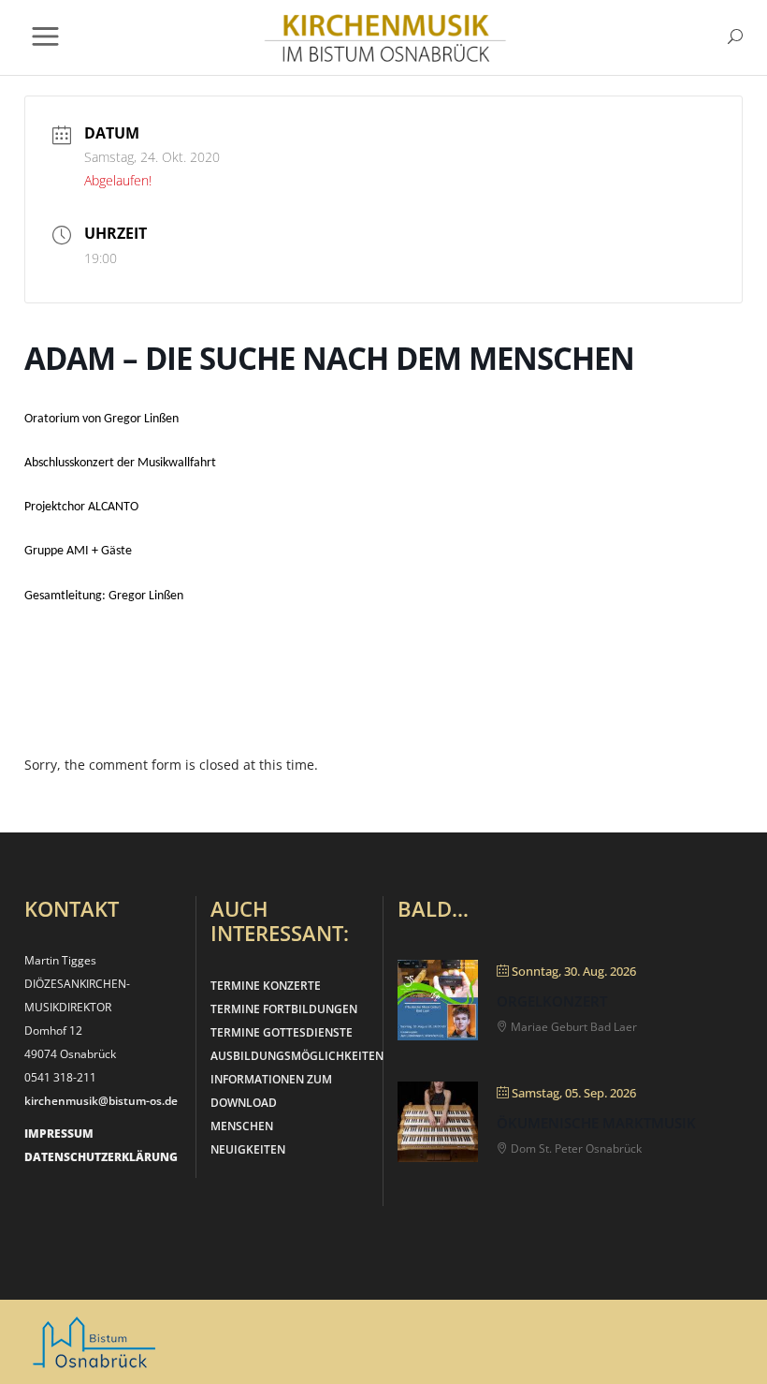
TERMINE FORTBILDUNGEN (283, 1009)
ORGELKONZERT (552, 1001)
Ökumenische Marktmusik (596, 1122)
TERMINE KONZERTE (265, 986)
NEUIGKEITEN (247, 1149)
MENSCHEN (241, 1126)
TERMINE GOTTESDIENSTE (281, 1032)
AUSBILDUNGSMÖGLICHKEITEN (297, 1056)
